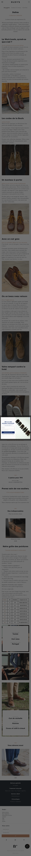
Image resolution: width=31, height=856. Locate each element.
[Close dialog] (29, 418)
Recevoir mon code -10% (8, 432)
